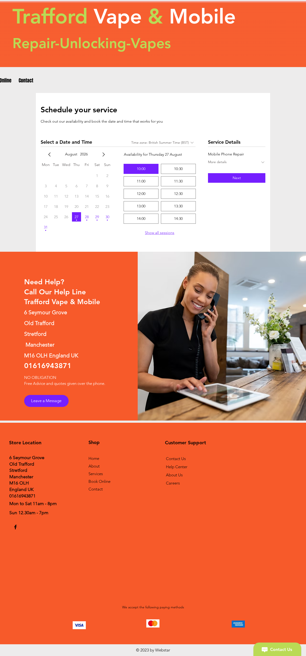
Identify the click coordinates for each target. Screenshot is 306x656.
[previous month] (49, 154)
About (94, 466)
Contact (95, 489)
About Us (174, 475)
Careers (173, 483)
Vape (118, 16)
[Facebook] (15, 527)
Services (95, 473)
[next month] (103, 154)
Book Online (99, 481)
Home (93, 458)
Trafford (50, 16)
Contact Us (176, 458)
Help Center (176, 466)
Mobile (199, 16)
